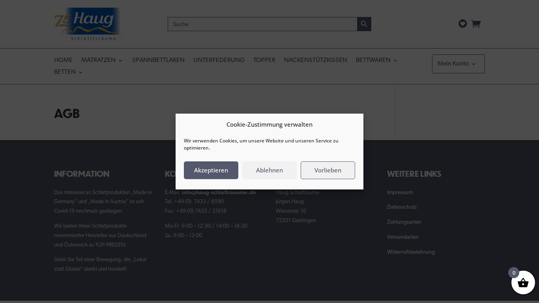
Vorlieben (327, 170)
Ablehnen (269, 170)
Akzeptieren (211, 170)
